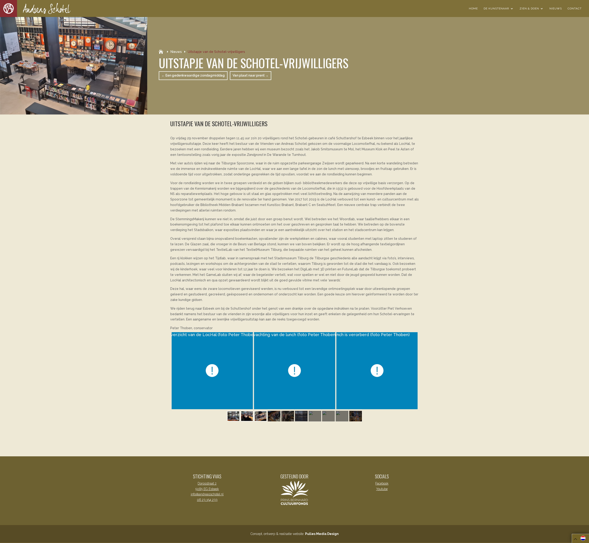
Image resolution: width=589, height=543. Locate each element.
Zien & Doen (529, 8)
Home (473, 8)
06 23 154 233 (207, 500)
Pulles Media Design (322, 534)
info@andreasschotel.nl (207, 494)
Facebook (381, 483)
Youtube (382, 489)
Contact (575, 8)
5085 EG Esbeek (207, 489)
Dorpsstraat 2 (207, 483)
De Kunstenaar (496, 8)
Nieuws (555, 8)
